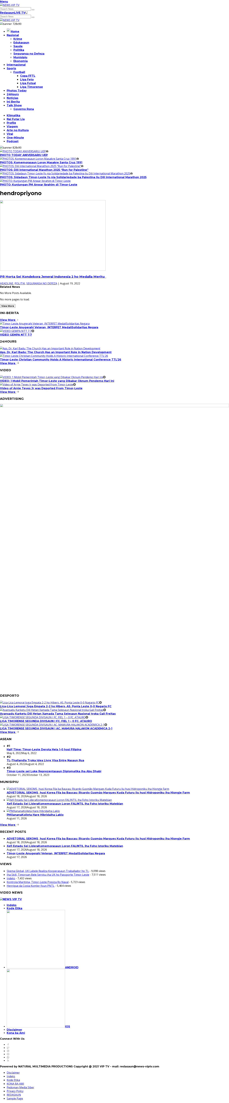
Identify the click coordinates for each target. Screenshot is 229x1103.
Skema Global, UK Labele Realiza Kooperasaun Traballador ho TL (48, 871)
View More (7, 306)
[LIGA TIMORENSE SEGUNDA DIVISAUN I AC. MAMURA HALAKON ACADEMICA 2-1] (53, 725)
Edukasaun (21, 42)
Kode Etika (14, 908)
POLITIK (20, 283)
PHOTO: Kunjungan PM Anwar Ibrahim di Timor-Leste (38, 184)
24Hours (13, 94)
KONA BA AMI (15, 1084)
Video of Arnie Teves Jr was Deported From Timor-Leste (41, 388)
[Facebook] (8, 1044)
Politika (18, 50)
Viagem (12, 126)
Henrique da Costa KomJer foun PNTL (30, 886)
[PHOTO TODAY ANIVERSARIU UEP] (24, 151)
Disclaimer (14, 1029)
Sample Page (15, 1098)
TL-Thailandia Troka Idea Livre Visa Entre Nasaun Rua (45, 760)
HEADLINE (6, 283)
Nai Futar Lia (16, 119)
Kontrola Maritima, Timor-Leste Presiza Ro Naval (38, 882)
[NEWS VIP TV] (9, 5)
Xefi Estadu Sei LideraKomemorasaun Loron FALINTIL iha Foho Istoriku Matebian (65, 803)
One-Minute (15, 137)
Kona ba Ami (16, 1032)
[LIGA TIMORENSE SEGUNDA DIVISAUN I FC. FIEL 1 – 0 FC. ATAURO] (44, 717)
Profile (11, 122)
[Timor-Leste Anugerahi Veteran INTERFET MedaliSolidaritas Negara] (45, 323)
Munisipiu (20, 57)
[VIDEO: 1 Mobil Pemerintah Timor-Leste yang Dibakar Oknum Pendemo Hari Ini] (53, 377)
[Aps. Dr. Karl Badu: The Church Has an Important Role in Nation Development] (50, 348)
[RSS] (8, 1060)
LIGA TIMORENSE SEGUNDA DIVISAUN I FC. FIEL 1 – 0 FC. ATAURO (46, 721)
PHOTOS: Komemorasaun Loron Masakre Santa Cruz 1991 (41, 162)
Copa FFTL (27, 75)
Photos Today (17, 90)
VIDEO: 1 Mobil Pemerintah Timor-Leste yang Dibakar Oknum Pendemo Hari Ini (57, 380)
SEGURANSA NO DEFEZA (41, 283)
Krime (17, 38)
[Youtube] (8, 1054)
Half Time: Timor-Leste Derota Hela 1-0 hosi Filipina (44, 749)
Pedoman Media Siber (20, 1087)
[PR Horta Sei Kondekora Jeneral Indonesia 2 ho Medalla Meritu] (53, 270)
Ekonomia (20, 61)
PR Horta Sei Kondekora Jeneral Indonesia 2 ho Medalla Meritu (53, 277)
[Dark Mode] (26, 12)
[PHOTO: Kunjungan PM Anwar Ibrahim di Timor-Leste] (35, 181)
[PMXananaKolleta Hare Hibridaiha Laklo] (33, 811)
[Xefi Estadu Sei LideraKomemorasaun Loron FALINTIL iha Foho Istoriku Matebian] (59, 800)
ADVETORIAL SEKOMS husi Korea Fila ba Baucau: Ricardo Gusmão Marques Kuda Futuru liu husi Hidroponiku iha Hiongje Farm (98, 792)
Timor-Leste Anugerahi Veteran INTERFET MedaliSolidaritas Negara (49, 327)
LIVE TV (19, 12)
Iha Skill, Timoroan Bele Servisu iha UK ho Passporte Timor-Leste (48, 874)
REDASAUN (14, 1095)
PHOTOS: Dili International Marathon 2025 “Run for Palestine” (44, 169)
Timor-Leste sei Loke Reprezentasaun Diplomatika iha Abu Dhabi (54, 771)
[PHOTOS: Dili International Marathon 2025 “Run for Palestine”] (41, 166)
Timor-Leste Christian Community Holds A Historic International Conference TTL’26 (60, 359)
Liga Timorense (31, 86)
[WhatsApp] (8, 1057)
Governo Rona (23, 109)
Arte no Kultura (18, 130)
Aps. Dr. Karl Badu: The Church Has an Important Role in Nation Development (55, 352)
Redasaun (7, 12)
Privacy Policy (15, 1091)
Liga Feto (27, 79)
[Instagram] (8, 1051)
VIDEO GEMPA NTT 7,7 (16, 334)
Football (19, 72)
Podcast (12, 141)
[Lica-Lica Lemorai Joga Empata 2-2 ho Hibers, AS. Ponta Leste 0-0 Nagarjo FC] (51, 702)
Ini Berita (13, 101)
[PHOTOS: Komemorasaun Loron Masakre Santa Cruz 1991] (39, 159)
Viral (10, 134)
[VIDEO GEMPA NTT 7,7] (17, 331)
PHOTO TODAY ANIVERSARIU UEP (24, 155)
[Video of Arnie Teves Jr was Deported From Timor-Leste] (38, 384)
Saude (18, 46)
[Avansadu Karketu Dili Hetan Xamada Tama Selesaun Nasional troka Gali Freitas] (53, 710)
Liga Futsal (28, 83)
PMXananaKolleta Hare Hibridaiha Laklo (35, 814)
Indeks (11, 878)
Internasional (16, 64)
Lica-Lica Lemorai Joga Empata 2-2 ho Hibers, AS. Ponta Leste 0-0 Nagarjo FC (55, 706)
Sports (11, 68)
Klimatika (13, 115)
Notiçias (12, 98)
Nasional (13, 35)
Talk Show (14, 105)
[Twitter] (8, 1047)
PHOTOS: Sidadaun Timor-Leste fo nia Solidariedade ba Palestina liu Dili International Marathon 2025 (73, 177)
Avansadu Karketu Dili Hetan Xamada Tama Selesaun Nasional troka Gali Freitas (58, 713)
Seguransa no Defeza (28, 53)
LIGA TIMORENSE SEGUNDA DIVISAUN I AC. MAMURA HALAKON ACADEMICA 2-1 (56, 728)
